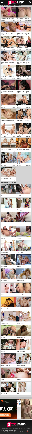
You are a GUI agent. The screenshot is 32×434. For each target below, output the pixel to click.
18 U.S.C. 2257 (16, 428)
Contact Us (5, 428)
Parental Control (26, 428)
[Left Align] (2, 2)
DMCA (10, 428)
